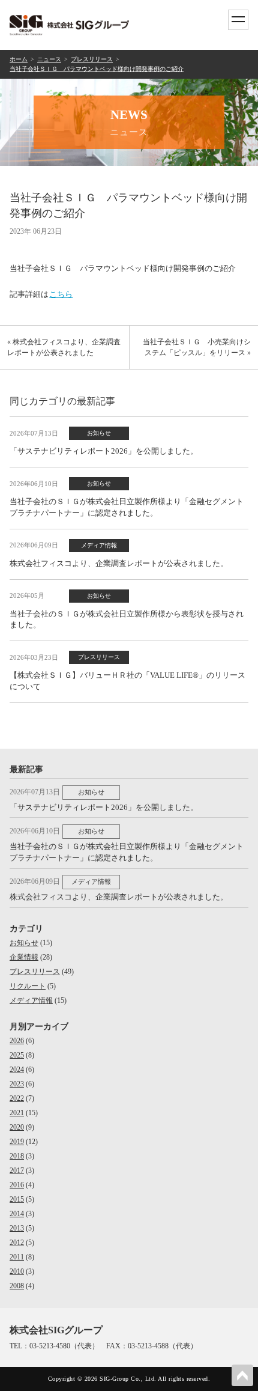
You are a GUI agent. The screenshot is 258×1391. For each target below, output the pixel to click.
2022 (17, 1098)
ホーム (19, 59)
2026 (17, 1040)
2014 (17, 1214)
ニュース (49, 59)
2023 (17, 1084)
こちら (61, 294)
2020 (17, 1127)
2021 (17, 1113)
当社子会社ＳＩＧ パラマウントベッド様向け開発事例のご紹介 (97, 68)
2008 (17, 1286)
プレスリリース (92, 59)
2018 (17, 1156)
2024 (17, 1069)
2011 (17, 1257)
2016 (17, 1185)
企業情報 (24, 957)
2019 (17, 1141)
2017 (17, 1170)
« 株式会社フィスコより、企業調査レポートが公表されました (64, 347)
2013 (17, 1228)
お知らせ (24, 943)
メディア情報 (31, 1000)
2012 (17, 1242)
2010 (17, 1271)
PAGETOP (242, 1375)
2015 (17, 1199)
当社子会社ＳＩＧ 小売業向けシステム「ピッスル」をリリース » (197, 347)
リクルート (28, 986)
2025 (17, 1055)
